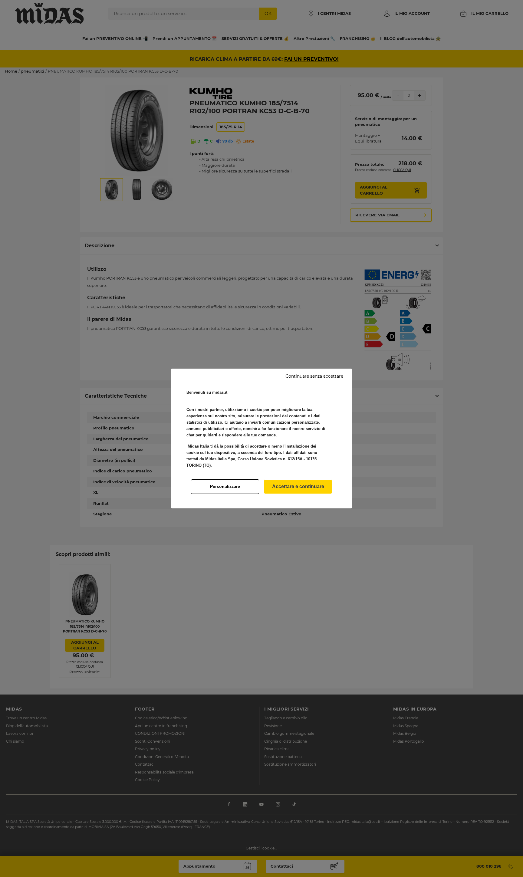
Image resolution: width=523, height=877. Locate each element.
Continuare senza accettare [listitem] (314, 376)
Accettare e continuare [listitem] (298, 486)
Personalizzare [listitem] (225, 486)
